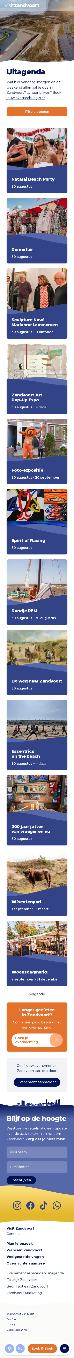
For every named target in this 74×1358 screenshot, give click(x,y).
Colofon (11, 1319)
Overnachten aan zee (26, 1263)
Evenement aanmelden (37, 1082)
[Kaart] (9, 1348)
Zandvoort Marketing (24, 1293)
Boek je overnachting (26, 1040)
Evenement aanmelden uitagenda (35, 1273)
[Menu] (64, 1348)
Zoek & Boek (42, 1348)
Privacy (11, 1324)
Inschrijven (21, 1180)
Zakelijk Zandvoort (22, 1280)
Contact (13, 1234)
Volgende (37, 994)
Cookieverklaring (17, 1329)
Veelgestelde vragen (25, 1257)
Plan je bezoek (20, 1244)
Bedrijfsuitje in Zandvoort (27, 1286)
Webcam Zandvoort (24, 1250)
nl (20, 1348)
